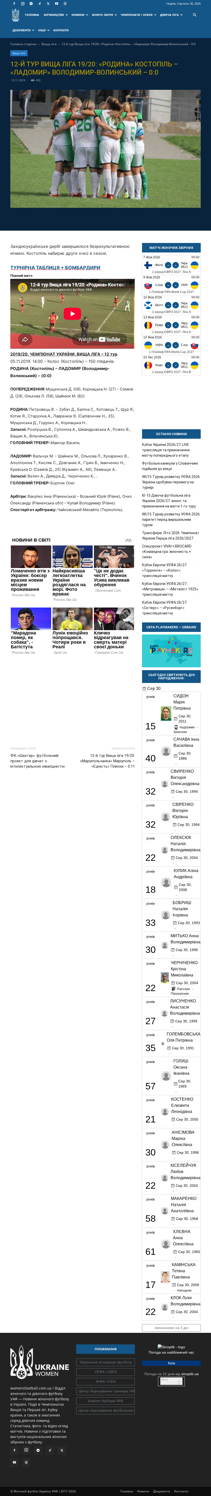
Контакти (181, 1491)
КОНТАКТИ (61, 30)
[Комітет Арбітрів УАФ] (105, 1401)
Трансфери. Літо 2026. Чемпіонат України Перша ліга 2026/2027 (170, 535)
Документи (161, 1491)
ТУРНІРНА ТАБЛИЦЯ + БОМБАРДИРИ (55, 268)
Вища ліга (49, 44)
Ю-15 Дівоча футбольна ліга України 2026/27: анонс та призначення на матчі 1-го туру (169, 500)
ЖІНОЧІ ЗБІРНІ (102, 15)
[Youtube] (56, 3)
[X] (48, 3)
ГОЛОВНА (32, 15)
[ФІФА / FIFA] (105, 1381)
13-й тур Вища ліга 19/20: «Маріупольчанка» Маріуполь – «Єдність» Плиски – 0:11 (107, 761)
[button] (194, 15)
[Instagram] (23, 3)
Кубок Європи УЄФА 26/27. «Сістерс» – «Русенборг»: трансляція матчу (164, 607)
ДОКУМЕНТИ (22, 30)
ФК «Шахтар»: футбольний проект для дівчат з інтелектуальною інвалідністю (37, 761)
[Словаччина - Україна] (171, 285)
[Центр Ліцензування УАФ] (105, 1391)
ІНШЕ (42, 30)
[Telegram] (31, 3)
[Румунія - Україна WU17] (171, 325)
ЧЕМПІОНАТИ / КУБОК (137, 15)
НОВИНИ (78, 15)
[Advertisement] (72, 699)
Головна (126, 1491)
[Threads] (65, 3)
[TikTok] (39, 3)
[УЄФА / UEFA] (105, 1372)
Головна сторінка (23, 44)
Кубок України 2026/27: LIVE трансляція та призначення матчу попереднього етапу (166, 450)
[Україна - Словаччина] (171, 345)
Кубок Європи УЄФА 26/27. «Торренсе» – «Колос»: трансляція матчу (164, 570)
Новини (143, 1491)
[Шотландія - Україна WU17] (171, 305)
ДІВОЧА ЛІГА (169, 15)
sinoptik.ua (190, 1374)
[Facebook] (14, 3)
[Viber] (111, 218)
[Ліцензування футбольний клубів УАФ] (105, 1410)
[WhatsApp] (123, 218)
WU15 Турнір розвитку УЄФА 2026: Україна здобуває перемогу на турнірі (171, 482)
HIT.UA (164, 1379)
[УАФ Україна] (105, 1362)
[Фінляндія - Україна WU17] (171, 265)
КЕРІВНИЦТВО (54, 15)
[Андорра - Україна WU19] (171, 365)
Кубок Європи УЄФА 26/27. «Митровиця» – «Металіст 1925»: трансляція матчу (170, 589)
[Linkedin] (135, 218)
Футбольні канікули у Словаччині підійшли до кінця (170, 466)
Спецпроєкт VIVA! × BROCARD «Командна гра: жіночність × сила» (166, 551)
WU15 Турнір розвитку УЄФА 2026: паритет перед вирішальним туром (171, 519)
